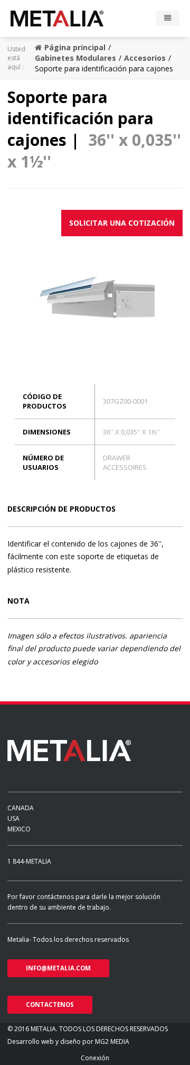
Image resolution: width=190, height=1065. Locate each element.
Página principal (75, 47)
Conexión (95, 1057)
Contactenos (50, 1004)
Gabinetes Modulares (75, 58)
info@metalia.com (58, 968)
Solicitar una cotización (122, 223)
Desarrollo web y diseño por (51, 1041)
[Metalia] (72, 18)
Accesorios (145, 58)
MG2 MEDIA (112, 1041)
